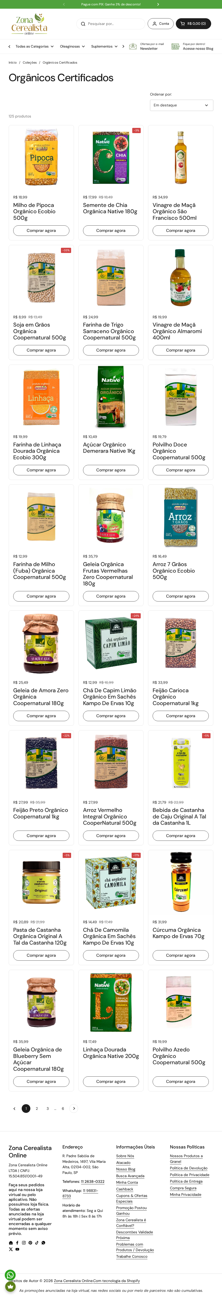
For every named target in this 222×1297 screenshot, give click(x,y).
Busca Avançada (130, 1175)
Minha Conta (127, 1182)
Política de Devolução (188, 1168)
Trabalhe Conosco (131, 1256)
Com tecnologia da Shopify (116, 1280)
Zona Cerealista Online (73, 1280)
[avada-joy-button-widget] (10, 1286)
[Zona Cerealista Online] (29, 24)
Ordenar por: (161, 94)
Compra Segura (183, 1188)
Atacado (123, 1162)
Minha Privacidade (185, 1194)
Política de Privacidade (189, 1174)
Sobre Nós (125, 1155)
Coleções (30, 62)
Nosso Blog (125, 1169)
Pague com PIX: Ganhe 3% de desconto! (111, 4)
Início (13, 62)
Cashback (124, 1189)
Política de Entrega (186, 1181)
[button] (193, 23)
